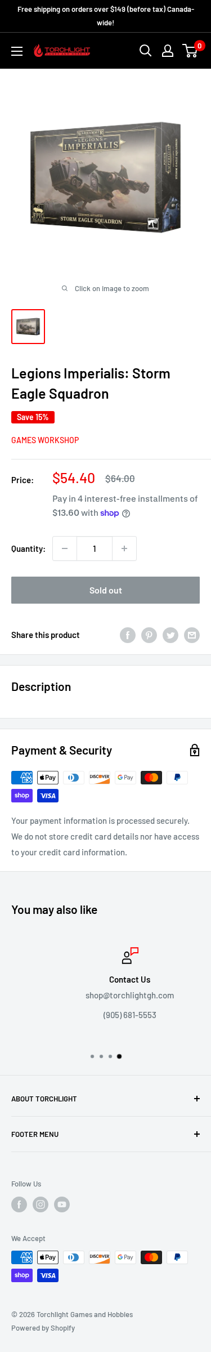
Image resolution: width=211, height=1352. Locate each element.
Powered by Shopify (43, 1327)
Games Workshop (45, 440)
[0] (190, 50)
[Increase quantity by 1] (124, 548)
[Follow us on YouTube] (62, 1204)
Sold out (105, 589)
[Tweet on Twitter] (170, 634)
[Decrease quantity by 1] (65, 548)
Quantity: (28, 548)
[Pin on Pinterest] (149, 634)
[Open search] (146, 50)
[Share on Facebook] (128, 634)
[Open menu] (17, 51)
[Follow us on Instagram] (40, 1204)
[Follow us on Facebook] (19, 1204)
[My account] (167, 50)
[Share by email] (192, 634)
